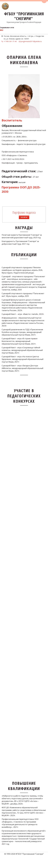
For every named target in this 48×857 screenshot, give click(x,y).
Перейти (24, 217)
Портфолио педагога (24, 212)
